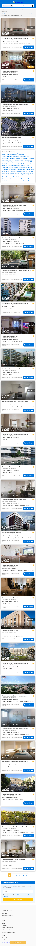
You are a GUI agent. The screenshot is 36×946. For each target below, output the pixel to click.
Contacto (4, 920)
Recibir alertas (18, 899)
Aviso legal (4, 925)
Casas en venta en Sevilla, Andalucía (25, 13)
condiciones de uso (20, 894)
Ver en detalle (28, 47)
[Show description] (33, 38)
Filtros (19, 942)
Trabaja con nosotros (7, 915)
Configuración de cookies (8, 932)
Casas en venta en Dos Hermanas (20, 173)
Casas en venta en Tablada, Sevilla (18, 167)
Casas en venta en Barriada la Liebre (20, 169)
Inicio (2, 13)
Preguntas (4, 937)
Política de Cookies (7, 930)
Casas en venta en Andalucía (10, 13)
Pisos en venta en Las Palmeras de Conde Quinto (19, 180)
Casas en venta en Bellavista (21, 160)
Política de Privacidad (7, 927)
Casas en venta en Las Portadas (14, 163)
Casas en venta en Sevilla (13, 176)
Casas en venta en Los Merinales (10, 156)
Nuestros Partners (6, 940)
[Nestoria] (18, 2)
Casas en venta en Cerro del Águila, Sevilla (13, 154)
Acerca (3, 918)
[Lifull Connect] (9, 943)
